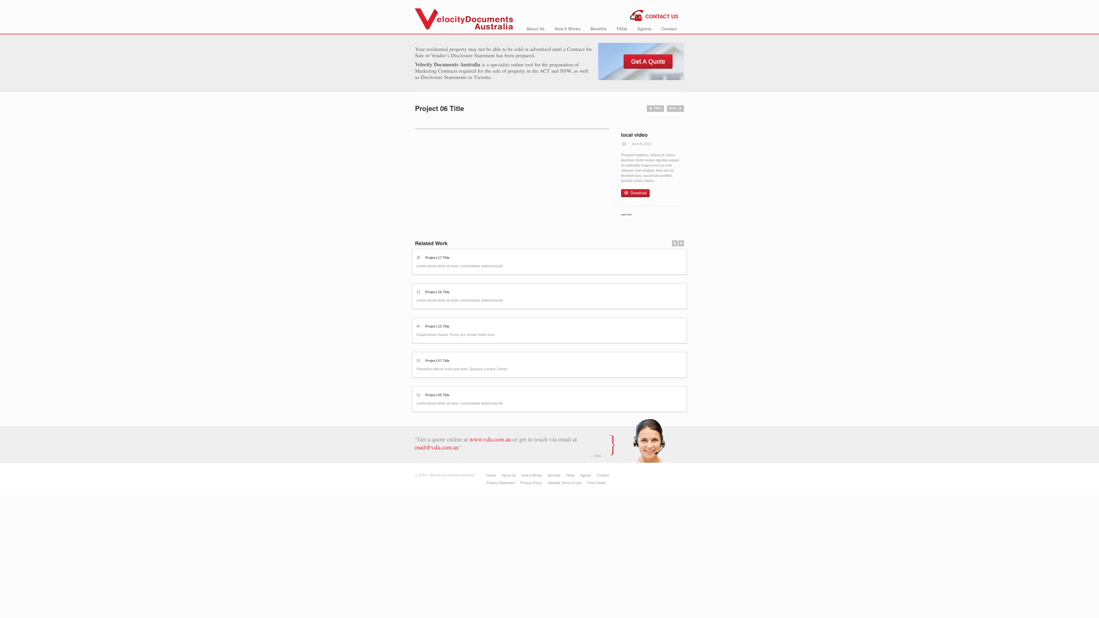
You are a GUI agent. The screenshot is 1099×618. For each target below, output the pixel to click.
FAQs (622, 28)
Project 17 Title (437, 258)
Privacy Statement (501, 482)
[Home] (464, 17)
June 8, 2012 (641, 144)
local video (634, 134)
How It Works (567, 28)
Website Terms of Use (565, 482)
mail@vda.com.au (437, 447)
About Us (535, 28)
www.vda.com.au (490, 439)
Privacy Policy (531, 482)
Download (638, 193)
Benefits (598, 28)
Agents (644, 28)
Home (491, 475)
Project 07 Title (437, 361)
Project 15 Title (437, 326)
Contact (669, 28)
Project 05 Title (437, 395)
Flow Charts (596, 482)
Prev (657, 108)
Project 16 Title (437, 292)
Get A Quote (648, 61)
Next (673, 108)
